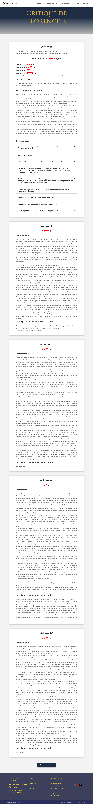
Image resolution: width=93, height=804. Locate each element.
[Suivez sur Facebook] (75, 785)
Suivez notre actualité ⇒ (15, 780)
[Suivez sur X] (80, 785)
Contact (85, 3)
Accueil (39, 3)
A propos (47, 3)
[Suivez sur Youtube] (78, 785)
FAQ (72, 3)
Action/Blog (65, 3)
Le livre (55, 3)
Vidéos (77, 3)
